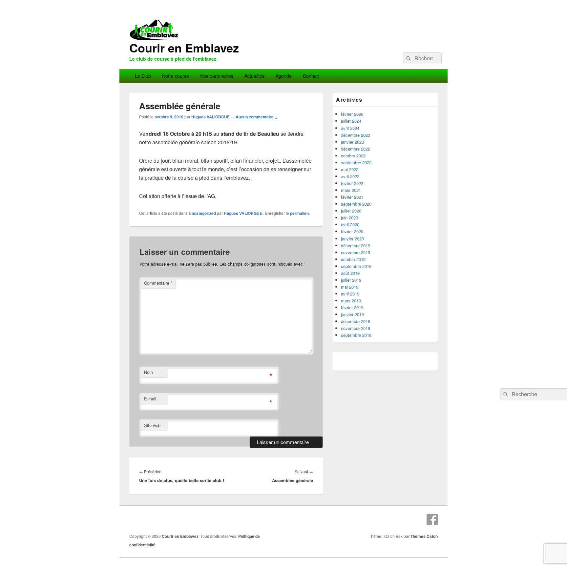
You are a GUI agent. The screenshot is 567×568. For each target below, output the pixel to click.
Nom (148, 372)
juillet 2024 (351, 121)
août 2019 (350, 273)
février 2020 (352, 231)
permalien (299, 213)
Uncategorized (202, 213)
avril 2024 (350, 128)
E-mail (150, 399)
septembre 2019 (356, 266)
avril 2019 (350, 294)
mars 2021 (351, 190)
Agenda (284, 75)
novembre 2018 (355, 328)
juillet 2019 (351, 280)
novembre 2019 (355, 252)
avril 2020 (350, 224)
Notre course (175, 75)
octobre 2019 (353, 259)
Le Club (143, 75)
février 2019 (352, 307)
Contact (311, 75)
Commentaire (158, 283)
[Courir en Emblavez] (283, 67)
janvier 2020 (352, 238)
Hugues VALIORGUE (210, 117)
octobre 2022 (353, 155)
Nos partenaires (216, 75)
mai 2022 (349, 169)
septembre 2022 (356, 162)
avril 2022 (350, 176)
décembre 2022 (355, 149)
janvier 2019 (352, 314)
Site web (152, 425)
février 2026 (352, 114)
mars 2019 (351, 300)
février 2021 (352, 197)
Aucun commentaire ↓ (257, 117)
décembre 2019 (355, 245)
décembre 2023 (355, 135)
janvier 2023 (352, 142)
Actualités (254, 75)
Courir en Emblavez (184, 47)
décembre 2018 (355, 321)
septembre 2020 (356, 204)
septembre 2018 (356, 335)
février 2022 (352, 183)
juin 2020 (349, 217)
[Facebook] (432, 519)
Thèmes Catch (424, 536)
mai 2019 (349, 287)
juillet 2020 (351, 211)
